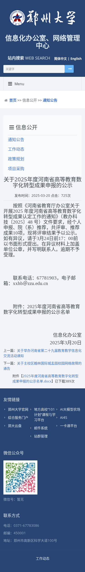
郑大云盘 (15, 425)
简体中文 (60, 58)
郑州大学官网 (18, 409)
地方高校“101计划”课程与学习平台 (45, 414)
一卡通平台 (68, 425)
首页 (13, 100)
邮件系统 (41, 428)
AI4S (63, 417)
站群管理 (41, 436)
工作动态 (16, 149)
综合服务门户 (18, 417)
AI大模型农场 (70, 409)
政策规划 (16, 159)
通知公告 (50, 100)
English (76, 58)
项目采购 (16, 168)
